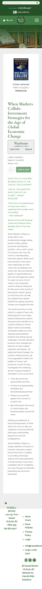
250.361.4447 (25, 8)
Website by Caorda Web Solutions (28, 576)
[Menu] (35, 20)
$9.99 (28, 149)
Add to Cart (23, 169)
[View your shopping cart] (4, 20)
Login (10, 20)
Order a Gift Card (23, 12)
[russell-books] (21, 20)
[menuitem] (35, 20)
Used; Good (14, 149)
